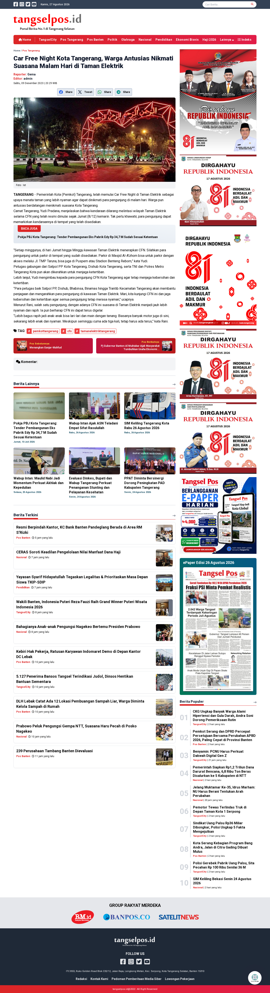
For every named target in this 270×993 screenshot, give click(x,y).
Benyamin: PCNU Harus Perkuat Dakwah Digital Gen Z (218, 753)
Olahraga (128, 39)
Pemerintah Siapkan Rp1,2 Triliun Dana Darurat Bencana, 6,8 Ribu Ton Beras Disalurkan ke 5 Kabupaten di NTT (223, 771)
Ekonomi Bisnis (187, 39)
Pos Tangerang (71, 39)
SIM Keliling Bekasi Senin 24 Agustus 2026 (222, 881)
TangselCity (48, 39)
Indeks (246, 39)
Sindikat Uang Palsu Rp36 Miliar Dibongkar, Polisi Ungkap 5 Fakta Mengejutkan (219, 827)
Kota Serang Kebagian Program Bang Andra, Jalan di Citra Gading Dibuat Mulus (222, 847)
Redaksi (81, 979)
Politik (112, 39)
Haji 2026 (209, 39)
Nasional (145, 39)
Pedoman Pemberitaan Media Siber (137, 979)
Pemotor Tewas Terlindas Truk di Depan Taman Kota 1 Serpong (219, 809)
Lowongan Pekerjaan (179, 979)
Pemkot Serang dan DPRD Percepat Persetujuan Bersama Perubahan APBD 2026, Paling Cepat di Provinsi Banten (224, 735)
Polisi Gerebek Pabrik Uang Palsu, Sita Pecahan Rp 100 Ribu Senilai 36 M (223, 865)
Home (26, 39)
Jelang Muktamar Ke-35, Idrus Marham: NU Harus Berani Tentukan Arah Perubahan (224, 791)
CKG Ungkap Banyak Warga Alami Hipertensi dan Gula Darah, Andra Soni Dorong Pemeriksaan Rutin (223, 715)
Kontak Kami (99, 979)
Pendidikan (163, 39)
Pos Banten (95, 39)
